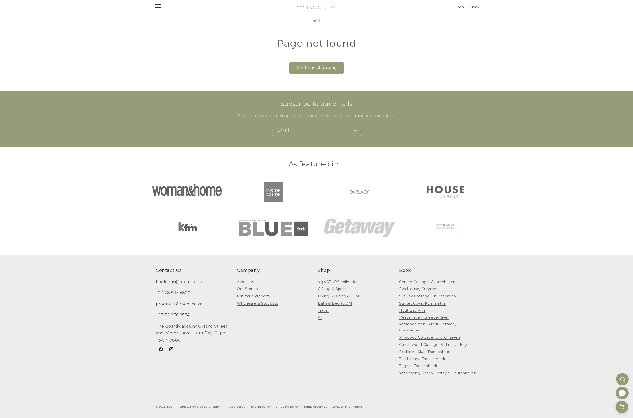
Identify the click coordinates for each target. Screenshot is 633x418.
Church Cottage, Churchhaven (427, 282)
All (320, 317)
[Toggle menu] (159, 7)
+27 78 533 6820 (173, 292)
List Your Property (254, 296)
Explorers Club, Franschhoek (425, 352)
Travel (323, 310)
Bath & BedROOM (335, 303)
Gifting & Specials (334, 289)
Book (475, 7)
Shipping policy (287, 406)
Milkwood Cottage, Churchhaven (429, 337)
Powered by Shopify (205, 406)
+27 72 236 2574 (173, 315)
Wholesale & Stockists (257, 303)
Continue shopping (316, 67)
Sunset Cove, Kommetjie (422, 303)
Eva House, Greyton (417, 289)
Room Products (178, 406)
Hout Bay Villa (412, 310)
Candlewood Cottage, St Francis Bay (433, 344)
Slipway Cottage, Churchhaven (427, 296)
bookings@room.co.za (179, 281)
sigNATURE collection (338, 282)
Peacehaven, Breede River (424, 317)
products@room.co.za (179, 304)
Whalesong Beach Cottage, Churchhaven (437, 373)
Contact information (347, 406)
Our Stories (247, 289)
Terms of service (315, 406)
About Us (245, 282)
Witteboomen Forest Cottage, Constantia (427, 327)
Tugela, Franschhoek (418, 366)
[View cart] (622, 407)
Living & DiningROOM (338, 296)
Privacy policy (235, 406)
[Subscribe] (355, 130)
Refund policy (260, 406)
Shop (459, 7)
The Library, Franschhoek (422, 359)
